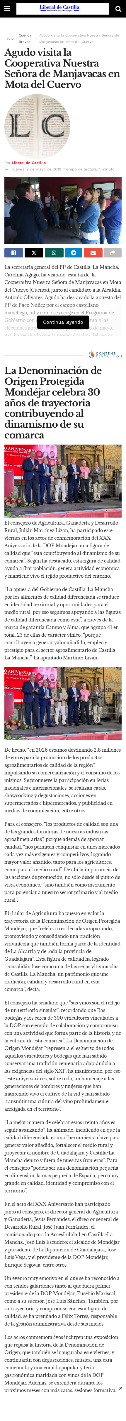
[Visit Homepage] (62, 9)
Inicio (8, 38)
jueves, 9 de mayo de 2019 (36, 169)
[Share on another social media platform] (113, 252)
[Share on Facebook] (13, 252)
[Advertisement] (63, 1406)
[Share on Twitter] (34, 252)
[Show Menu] (7, 9)
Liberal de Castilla (29, 163)
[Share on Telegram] (74, 252)
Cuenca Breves (25, 38)
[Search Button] (118, 9)
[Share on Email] (93, 252)
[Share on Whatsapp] (54, 252)
